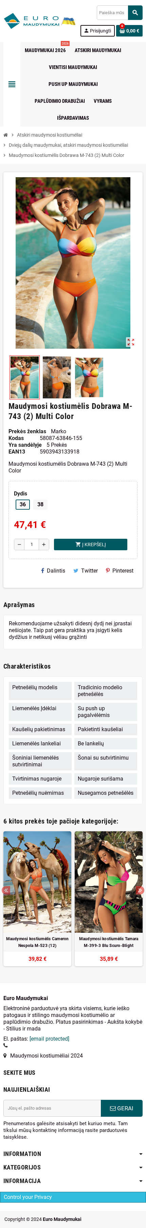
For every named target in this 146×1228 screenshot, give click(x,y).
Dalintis (56, 570)
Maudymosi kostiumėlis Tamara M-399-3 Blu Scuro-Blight (109, 942)
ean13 (16, 451)
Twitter (89, 570)
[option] (37, 898)
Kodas (16, 438)
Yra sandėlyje (25, 445)
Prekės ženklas (27, 431)
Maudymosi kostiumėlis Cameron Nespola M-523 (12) (37, 942)
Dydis (20, 493)
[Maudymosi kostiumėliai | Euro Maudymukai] (31, 20)
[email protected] (49, 1039)
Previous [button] (6, 890)
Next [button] (140, 890)
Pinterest (122, 570)
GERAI (124, 1108)
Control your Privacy (28, 1197)
